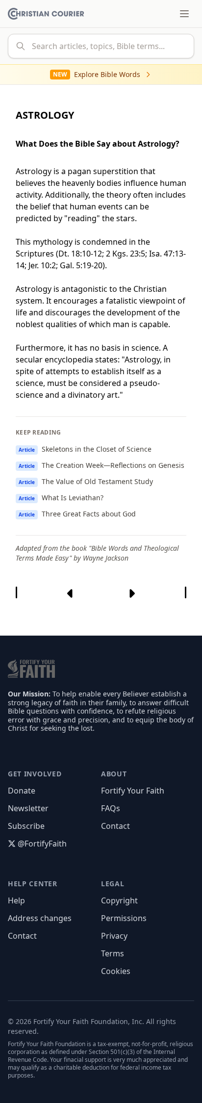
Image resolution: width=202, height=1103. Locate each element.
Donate (21, 790)
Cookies (115, 971)
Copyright (119, 900)
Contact (115, 826)
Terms (112, 953)
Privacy (114, 935)
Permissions (124, 918)
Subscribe (26, 826)
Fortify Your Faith (132, 790)
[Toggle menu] (184, 14)
